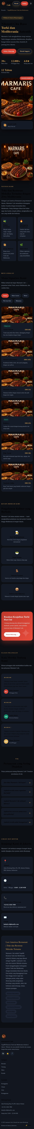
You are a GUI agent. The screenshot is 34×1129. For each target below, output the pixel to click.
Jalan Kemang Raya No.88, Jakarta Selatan (12, 1104)
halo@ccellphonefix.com (8, 1110)
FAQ (2, 1090)
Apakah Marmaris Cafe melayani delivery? (15, 802)
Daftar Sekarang (9, 51)
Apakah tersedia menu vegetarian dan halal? (15, 791)
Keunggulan (4, 1083)
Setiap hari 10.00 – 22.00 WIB (9, 1113)
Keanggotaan (4, 1093)
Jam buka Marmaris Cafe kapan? (15, 782)
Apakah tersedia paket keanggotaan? (16, 822)
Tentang (3, 1067)
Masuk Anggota (25, 51)
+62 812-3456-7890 (6, 1107)
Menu (2, 1070)
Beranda (3, 10)
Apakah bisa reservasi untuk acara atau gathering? (15, 812)
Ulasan (3, 1087)
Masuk (16, 3)
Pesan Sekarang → (12, 634)
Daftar (24, 3)
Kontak (3, 1073)
